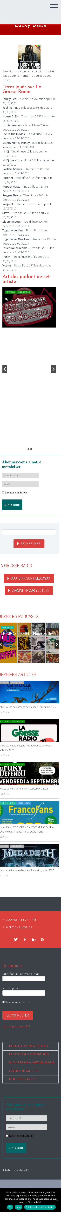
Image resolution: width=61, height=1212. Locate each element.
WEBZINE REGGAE (24, 292)
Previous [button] (4, 369)
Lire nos (16, 492)
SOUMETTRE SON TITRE (21, 919)
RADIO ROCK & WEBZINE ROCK (28, 1046)
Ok (10, 1207)
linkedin (33, 939)
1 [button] (28, 449)
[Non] (57, 1200)
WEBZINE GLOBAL (24, 803)
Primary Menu (54, 6)
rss (42, 939)
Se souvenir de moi (17, 1002)
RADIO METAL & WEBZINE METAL (30, 1054)
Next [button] (53, 369)
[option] (29, 307)
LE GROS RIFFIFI (7, 627)
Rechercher (30, 544)
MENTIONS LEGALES (19, 927)
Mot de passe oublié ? (16, 1026)
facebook (24, 939)
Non (18, 1207)
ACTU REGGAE (10, 292)
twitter (15, 939)
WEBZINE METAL (16, 683)
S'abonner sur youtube (30, 590)
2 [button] (31, 449)
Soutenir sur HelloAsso (30, 578)
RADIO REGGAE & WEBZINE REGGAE (31, 1063)
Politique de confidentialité (40, 1207)
